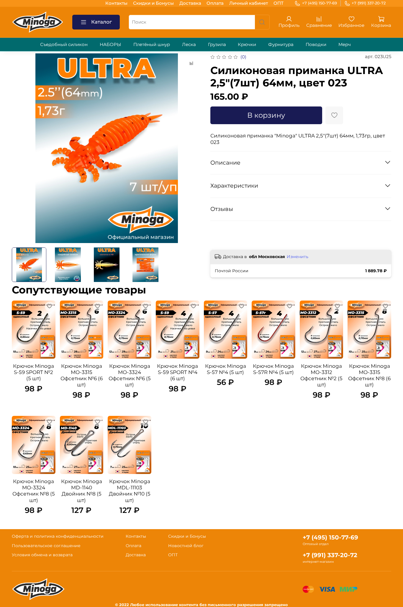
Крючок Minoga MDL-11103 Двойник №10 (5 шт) (129, 490)
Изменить (297, 256)
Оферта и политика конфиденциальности (58, 536)
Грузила (217, 44)
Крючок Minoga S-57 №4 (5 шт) (225, 369)
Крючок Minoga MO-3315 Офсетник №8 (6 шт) (369, 375)
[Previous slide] (20, 148)
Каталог (101, 22)
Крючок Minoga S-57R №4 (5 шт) (273, 369)
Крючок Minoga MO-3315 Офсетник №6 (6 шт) (81, 375)
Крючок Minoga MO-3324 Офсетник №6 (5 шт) (130, 375)
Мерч (344, 44)
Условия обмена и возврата (42, 554)
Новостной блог (186, 545)
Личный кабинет (248, 3)
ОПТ (278, 3)
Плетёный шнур (151, 44)
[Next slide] (192, 148)
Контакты (116, 3)
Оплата (215, 3)
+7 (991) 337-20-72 (369, 3)
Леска (189, 44)
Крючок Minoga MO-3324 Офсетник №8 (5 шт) (33, 490)
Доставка (190, 3)
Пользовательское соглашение (46, 545)
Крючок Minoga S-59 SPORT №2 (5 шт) (33, 372)
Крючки (247, 44)
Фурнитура (281, 44)
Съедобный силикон (64, 44)
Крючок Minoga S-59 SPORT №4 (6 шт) (177, 372)
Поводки (316, 44)
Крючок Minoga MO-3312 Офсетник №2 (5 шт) (321, 375)
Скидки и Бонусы (153, 3)
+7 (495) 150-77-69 (319, 3)
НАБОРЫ (110, 44)
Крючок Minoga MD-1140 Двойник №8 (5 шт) (81, 490)
